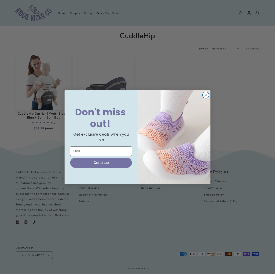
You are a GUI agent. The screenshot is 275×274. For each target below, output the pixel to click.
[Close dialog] (205, 95)
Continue (101, 162)
